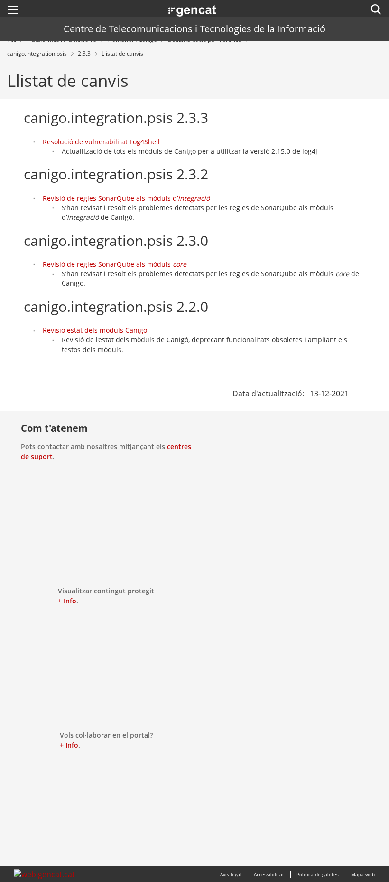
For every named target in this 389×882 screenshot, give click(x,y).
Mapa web (363, 874)
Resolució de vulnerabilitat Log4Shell (101, 141)
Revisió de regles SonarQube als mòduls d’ (126, 198)
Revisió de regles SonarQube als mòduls (114, 264)
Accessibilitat (269, 874)
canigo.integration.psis (37, 53)
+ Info (67, 600)
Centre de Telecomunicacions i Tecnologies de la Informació (194, 28)
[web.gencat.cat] (44, 874)
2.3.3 (85, 53)
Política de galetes (317, 874)
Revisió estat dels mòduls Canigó (95, 330)
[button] (13, 9)
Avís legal (230, 874)
